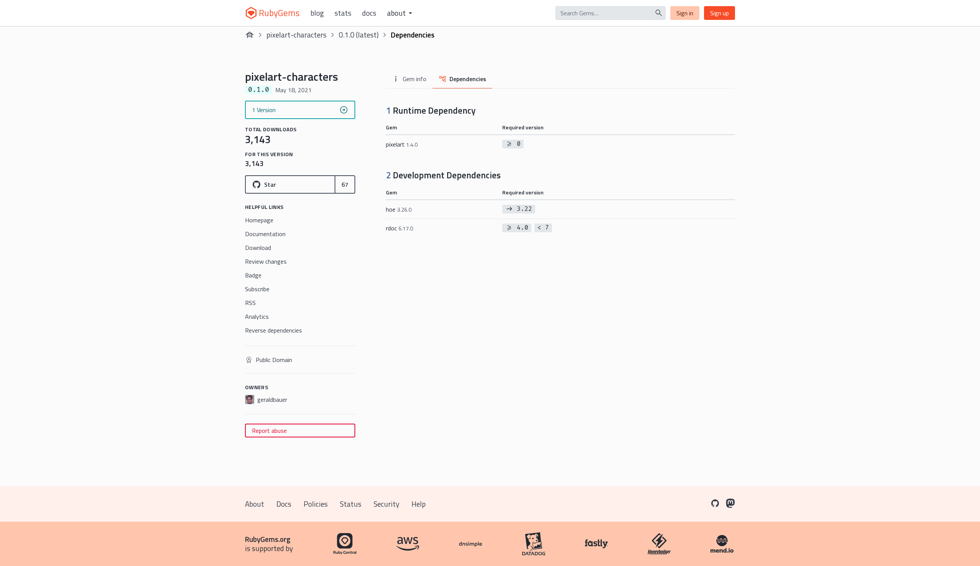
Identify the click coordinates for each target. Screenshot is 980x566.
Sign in (684, 13)
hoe (399, 209)
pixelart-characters (296, 34)
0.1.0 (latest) (359, 34)
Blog (317, 13)
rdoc (399, 228)
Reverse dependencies (273, 330)
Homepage (259, 220)
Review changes (266, 261)
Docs (369, 13)
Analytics (257, 316)
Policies (316, 503)
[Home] (249, 35)
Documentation (265, 233)
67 (344, 184)
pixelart (402, 144)
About (254, 503)
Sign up (719, 13)
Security (386, 503)
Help (419, 503)
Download (258, 247)
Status (350, 503)
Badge (253, 275)
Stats (343, 13)
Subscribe (257, 289)
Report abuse (269, 430)
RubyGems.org (268, 539)
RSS (250, 302)
